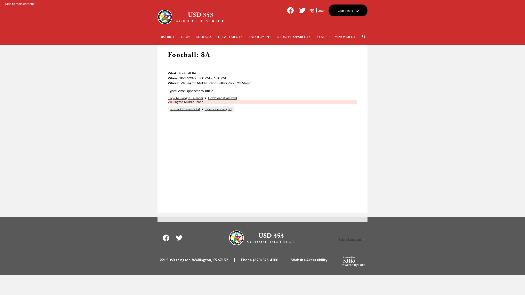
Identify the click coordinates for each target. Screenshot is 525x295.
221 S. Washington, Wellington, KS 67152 (194, 260)
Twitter (302, 10)
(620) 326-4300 (265, 260)
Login (317, 10)
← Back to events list (185, 109)
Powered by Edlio (353, 265)
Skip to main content (19, 4)
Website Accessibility (309, 260)
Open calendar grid (218, 109)
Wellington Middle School (186, 102)
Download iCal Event (222, 98)
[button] (167, 36)
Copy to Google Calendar (185, 98)
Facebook (290, 10)
